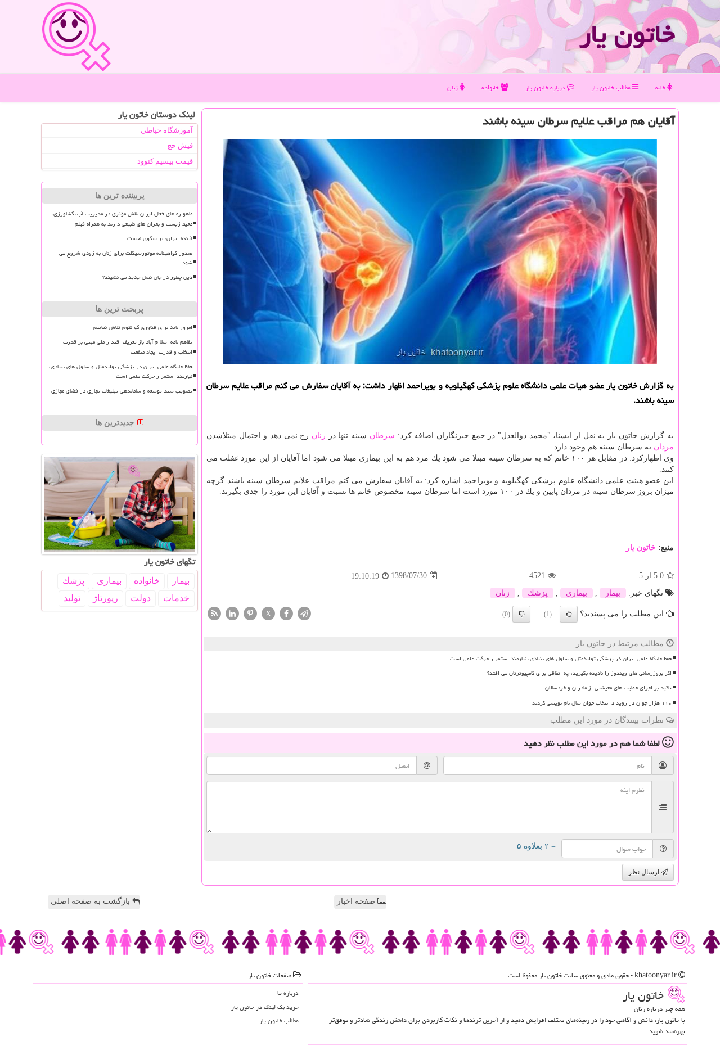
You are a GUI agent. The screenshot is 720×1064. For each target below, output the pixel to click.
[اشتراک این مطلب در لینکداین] (232, 612)
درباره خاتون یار (546, 87)
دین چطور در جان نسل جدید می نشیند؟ (147, 277)
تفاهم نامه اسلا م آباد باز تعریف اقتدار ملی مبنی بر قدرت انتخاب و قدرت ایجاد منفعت (127, 346)
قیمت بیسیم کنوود (165, 161)
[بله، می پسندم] (569, 614)
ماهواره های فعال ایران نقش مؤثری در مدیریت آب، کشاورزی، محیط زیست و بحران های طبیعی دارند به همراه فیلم (122, 218)
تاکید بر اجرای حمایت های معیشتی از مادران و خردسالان (608, 687)
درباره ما (288, 993)
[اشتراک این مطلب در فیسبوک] (286, 612)
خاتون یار (627, 34)
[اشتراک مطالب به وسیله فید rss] (214, 612)
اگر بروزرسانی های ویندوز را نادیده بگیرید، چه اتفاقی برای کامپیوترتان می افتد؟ (579, 673)
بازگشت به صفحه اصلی (91, 901)
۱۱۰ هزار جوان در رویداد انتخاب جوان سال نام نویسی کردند (602, 703)
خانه (661, 87)
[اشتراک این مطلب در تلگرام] (304, 612)
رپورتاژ (105, 598)
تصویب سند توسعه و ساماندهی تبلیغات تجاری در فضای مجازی (121, 390)
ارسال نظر (644, 872)
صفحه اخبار (357, 901)
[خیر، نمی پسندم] (521, 614)
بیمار (612, 593)
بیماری (576, 593)
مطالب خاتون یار (611, 87)
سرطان (382, 435)
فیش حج (180, 145)
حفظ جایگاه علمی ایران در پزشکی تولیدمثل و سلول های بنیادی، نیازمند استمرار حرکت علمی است (561, 658)
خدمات (176, 598)
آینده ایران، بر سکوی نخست (159, 238)
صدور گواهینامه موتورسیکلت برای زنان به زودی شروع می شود (125, 257)
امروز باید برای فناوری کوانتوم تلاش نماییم (142, 327)
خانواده (491, 87)
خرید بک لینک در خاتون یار (265, 1007)
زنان (453, 87)
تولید (72, 598)
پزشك (538, 593)
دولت (140, 598)
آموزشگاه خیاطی (167, 130)
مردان (664, 447)
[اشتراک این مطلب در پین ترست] (250, 612)
